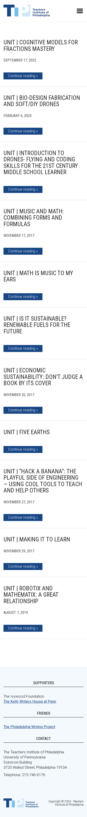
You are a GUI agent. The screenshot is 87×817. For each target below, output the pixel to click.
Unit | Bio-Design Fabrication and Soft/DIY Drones (41, 101)
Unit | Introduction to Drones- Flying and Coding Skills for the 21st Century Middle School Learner (40, 163)
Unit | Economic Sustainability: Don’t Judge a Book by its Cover (43, 377)
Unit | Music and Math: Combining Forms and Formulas (33, 218)
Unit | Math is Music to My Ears (38, 276)
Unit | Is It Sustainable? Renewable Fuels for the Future (36, 325)
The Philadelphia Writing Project (29, 727)
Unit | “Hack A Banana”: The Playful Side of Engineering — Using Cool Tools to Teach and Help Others (42, 481)
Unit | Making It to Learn (36, 539)
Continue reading (21, 76)
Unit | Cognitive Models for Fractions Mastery (40, 45)
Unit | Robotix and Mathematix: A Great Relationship (30, 595)
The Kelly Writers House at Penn (29, 701)
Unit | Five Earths (26, 432)
